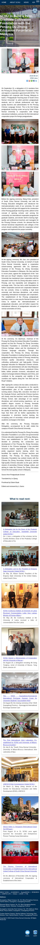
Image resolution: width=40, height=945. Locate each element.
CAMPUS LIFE (6, 894)
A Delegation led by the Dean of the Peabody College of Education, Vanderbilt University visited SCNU (20, 531)
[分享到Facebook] (34, 81)
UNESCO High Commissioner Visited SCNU (18, 784)
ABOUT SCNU (15, 2)
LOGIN (21, 894)
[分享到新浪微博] (29, 81)
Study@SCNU (25, 892)
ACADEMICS (15, 892)
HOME (4, 2)
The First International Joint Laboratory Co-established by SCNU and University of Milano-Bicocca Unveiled (20, 742)
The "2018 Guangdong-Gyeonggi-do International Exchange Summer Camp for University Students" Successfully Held (20, 698)
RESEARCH (35, 892)
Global (15, 894)
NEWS (26, 2)
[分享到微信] (32, 81)
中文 (26, 894)
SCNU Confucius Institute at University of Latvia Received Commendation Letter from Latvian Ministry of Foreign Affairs (20, 613)
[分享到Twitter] (36, 81)
